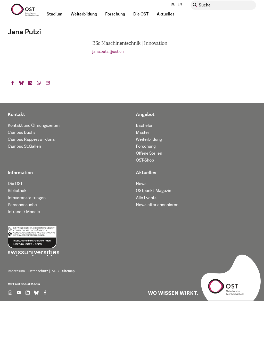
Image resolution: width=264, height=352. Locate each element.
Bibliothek (17, 191)
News (141, 184)
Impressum (16, 271)
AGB (55, 271)
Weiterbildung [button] (84, 14)
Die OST (15, 184)
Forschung (146, 146)
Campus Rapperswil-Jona (31, 139)
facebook (12, 84)
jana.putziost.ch (108, 51)
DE (173, 4)
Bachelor (144, 125)
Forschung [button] (115, 14)
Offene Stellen (149, 153)
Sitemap (68, 271)
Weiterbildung (149, 139)
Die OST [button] (140, 14)
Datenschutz (38, 271)
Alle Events (146, 198)
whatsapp (39, 84)
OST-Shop (145, 160)
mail (47, 84)
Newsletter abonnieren (157, 205)
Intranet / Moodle (24, 212)
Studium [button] (54, 14)
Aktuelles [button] (166, 14)
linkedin (30, 84)
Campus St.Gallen (24, 146)
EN (180, 4)
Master (142, 132)
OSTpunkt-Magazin (153, 191)
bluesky (21, 84)
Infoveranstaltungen (27, 198)
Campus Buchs (22, 132)
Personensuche (22, 205)
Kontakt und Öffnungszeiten (34, 125)
